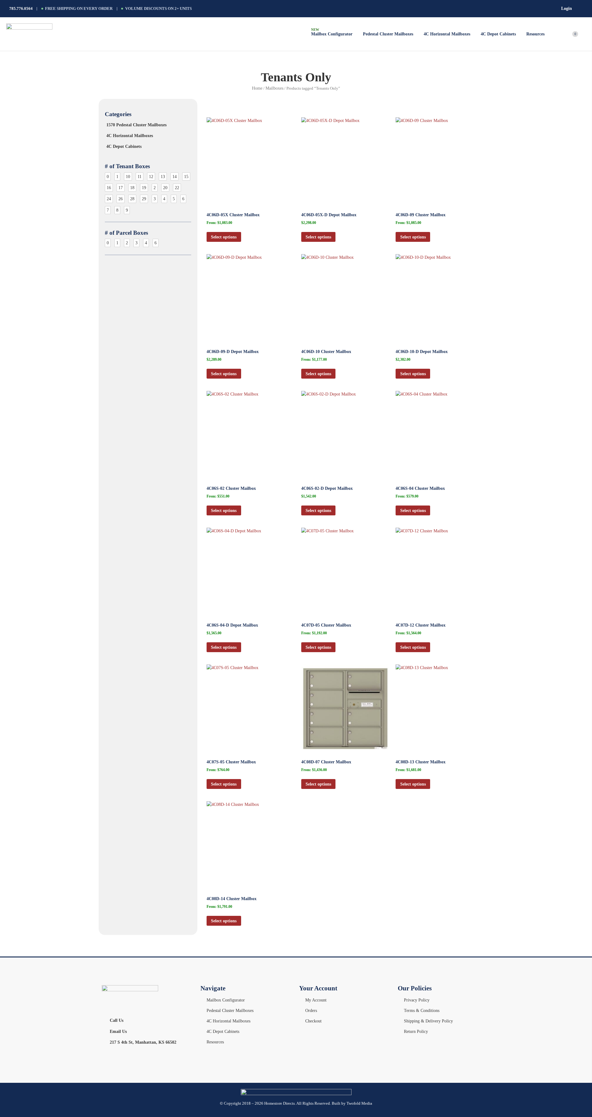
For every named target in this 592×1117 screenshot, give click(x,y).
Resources (215, 1041)
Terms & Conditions (421, 1010)
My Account (316, 999)
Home (257, 88)
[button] (539, 34)
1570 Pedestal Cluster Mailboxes (136, 124)
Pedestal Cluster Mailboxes (230, 1010)
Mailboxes (274, 88)
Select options (223, 236)
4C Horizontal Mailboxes (129, 135)
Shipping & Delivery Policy (428, 1020)
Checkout (313, 1020)
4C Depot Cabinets (124, 146)
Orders (311, 1010)
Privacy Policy (417, 999)
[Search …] (584, 9)
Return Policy (416, 1031)
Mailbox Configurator (226, 999)
